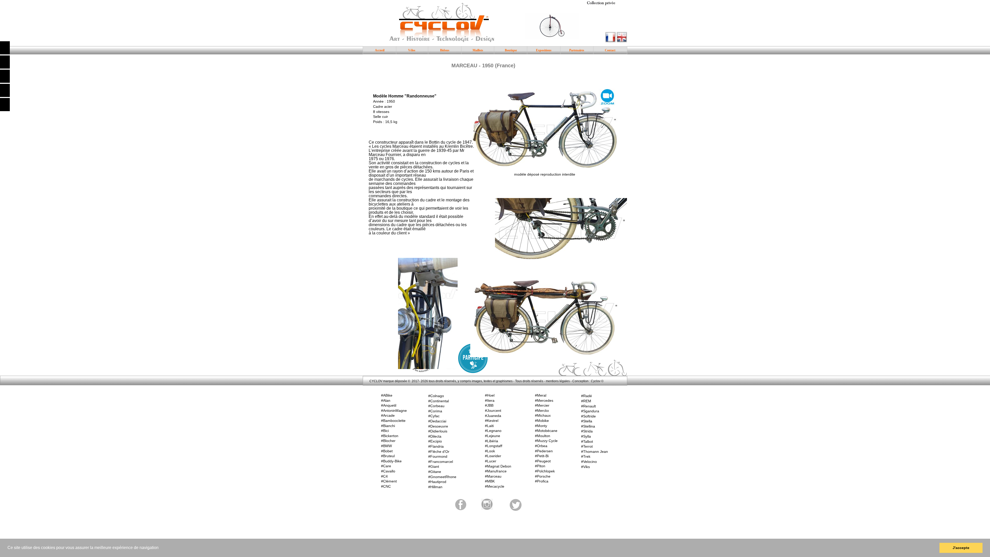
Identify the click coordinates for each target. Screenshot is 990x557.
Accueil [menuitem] (379, 50)
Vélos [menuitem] (411, 50)
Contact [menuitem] (610, 50)
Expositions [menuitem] (543, 50)
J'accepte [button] (961, 548)
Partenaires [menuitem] (576, 50)
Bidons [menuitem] (444, 50)
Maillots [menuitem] (478, 50)
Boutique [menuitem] (511, 50)
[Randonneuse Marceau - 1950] (544, 129)
